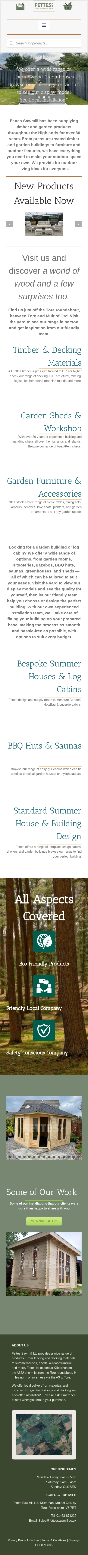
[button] (9, 224)
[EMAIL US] (20, 2)
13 (68, 1157)
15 (78, 1157)
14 (73, 1157)
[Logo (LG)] (44, 2)
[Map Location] (44, 1416)
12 (64, 1157)
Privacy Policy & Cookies (24, 1540)
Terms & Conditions (54, 1540)
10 (54, 1157)
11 (59, 1157)
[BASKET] (68, 2)
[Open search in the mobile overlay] (44, 43)
